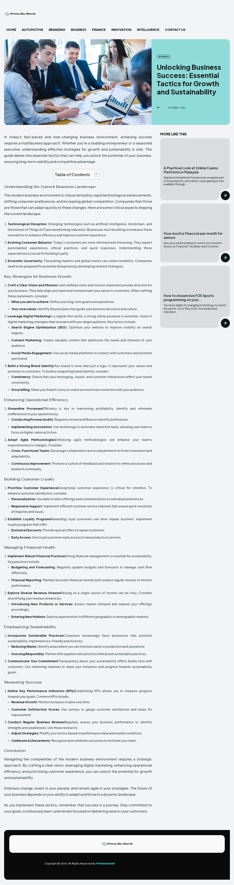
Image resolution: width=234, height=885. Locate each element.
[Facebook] (206, 865)
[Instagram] (214, 865)
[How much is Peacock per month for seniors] (195, 216)
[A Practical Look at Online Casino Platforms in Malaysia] (195, 150)
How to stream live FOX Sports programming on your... (189, 297)
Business (163, 56)
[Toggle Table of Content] (96, 174)
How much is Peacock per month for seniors (193, 235)
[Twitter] (222, 865)
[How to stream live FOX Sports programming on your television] (195, 278)
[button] (197, 30)
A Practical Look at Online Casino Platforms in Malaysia (191, 170)
